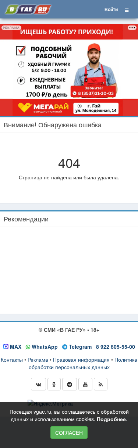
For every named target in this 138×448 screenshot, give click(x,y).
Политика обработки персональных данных (83, 363)
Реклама (38, 359)
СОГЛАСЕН (69, 432)
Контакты (12, 359)
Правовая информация (81, 359)
